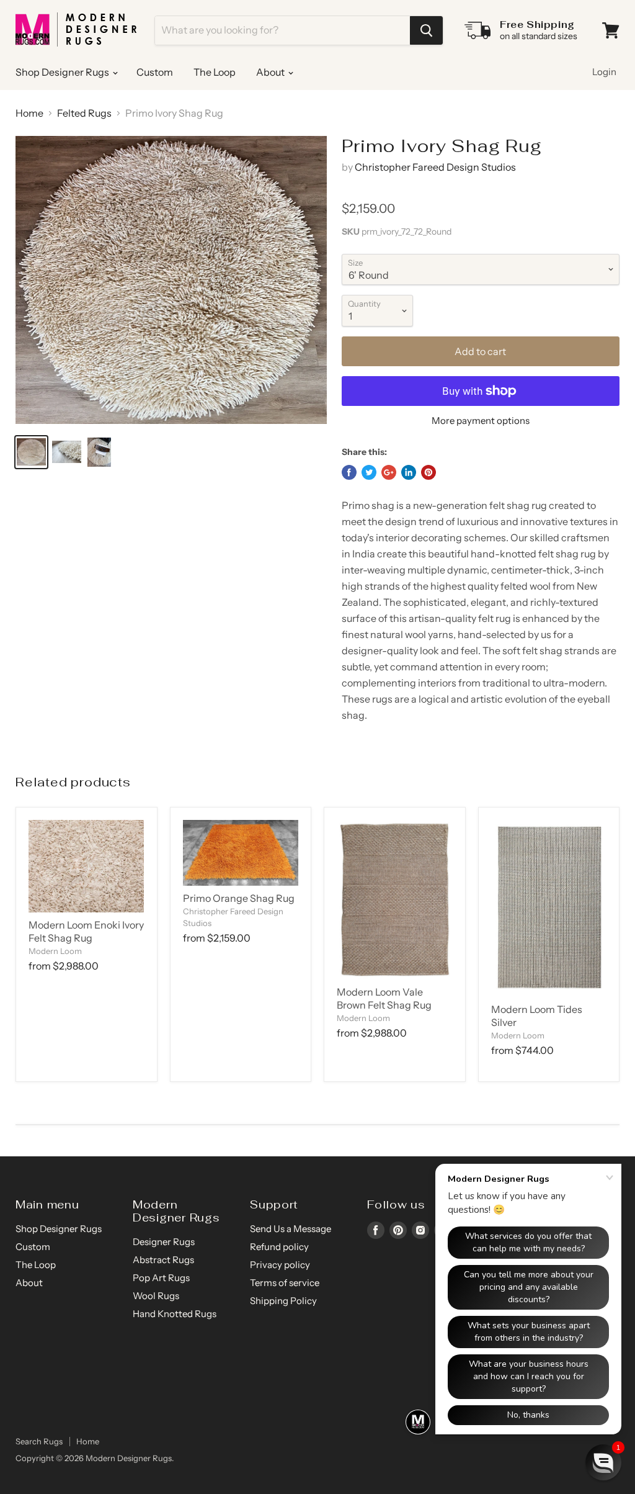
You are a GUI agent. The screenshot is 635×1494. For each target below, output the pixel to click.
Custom (154, 72)
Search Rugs (39, 1441)
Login (604, 72)
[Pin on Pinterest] (428, 472)
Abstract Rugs (163, 1260)
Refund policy (279, 1247)
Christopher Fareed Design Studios (435, 167)
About (271, 72)
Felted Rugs (84, 113)
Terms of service (284, 1283)
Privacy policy (280, 1265)
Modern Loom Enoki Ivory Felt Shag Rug (86, 931)
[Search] (426, 30)
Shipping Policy (283, 1301)
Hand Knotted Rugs (174, 1314)
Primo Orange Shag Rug (239, 898)
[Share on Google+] (388, 472)
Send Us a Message (290, 1229)
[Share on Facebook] (349, 472)
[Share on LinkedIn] (408, 472)
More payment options (481, 420)
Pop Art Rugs (161, 1278)
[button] (603, 1462)
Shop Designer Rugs (63, 72)
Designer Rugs (164, 1242)
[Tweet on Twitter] (369, 472)
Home (29, 113)
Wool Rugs (156, 1296)
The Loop (214, 72)
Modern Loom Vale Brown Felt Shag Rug (384, 998)
